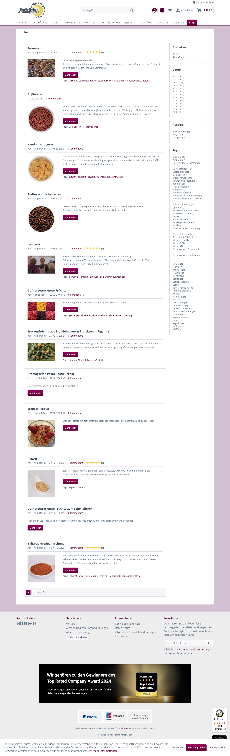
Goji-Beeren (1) (180, 174)
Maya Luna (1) (180, 134)
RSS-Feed (177, 54)
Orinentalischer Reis (129, 575)
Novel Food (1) (180, 272)
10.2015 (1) (178, 97)
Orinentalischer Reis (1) (185, 234)
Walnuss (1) (179, 269)
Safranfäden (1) (181, 281)
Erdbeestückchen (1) (183, 213)
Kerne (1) (177, 293)
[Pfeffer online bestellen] (41, 219)
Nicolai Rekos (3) (181, 131)
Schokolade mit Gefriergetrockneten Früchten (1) (183, 222)
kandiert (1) (179, 183)
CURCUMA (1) (180, 302)
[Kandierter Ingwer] (41, 169)
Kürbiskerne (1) (181, 240)
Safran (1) (178, 278)
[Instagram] (154, 10)
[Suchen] (131, 10)
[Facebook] (162, 10)
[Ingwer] (41, 483)
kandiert (81, 176)
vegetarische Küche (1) (184, 287)
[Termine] (41, 68)
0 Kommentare (53, 98)
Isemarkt (34, 244)
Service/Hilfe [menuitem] (203, 2)
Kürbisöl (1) (179, 243)
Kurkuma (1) (179, 299)
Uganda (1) (178, 207)
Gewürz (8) (178, 275)
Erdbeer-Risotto (39, 409)
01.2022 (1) (178, 79)
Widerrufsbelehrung (78, 632)
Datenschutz (122, 628)
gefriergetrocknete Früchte (83, 315)
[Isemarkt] (41, 265)
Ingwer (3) (178, 216)
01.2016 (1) (178, 94)
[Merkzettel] (170, 10)
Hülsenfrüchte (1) (182, 290)
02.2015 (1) (178, 112)
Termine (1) (179, 156)
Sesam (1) (178, 263)
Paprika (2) (178, 323)
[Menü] (225, 709)
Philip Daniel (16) (181, 137)
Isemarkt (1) (179, 189)
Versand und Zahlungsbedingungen (87, 628)
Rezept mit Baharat (107, 575)
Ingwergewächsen (96, 176)
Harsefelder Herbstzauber (125, 80)
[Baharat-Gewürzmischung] (41, 568)
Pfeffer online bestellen (44, 194)
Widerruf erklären (77, 637)
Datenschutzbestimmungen (195, 649)
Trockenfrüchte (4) (182, 177)
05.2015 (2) (178, 106)
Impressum (121, 636)
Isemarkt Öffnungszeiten (112, 276)
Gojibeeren (35, 94)
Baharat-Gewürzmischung (46, 543)
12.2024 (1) (178, 76)
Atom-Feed (178, 57)
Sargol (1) (177, 284)
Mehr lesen (70, 74)
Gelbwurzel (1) (180, 305)
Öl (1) (175, 260)
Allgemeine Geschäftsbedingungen (135, 632)
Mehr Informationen (105, 751)
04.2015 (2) (178, 109)
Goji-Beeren (75, 126)
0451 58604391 (27, 624)
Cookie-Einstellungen (127, 623)
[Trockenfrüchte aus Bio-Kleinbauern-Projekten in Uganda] (41, 352)
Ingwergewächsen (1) (184, 180)
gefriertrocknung (124, 315)
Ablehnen (177, 747)
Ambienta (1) (179, 159)
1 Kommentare (75, 52)
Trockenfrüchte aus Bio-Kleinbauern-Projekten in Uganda (68, 331)
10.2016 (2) (178, 91)
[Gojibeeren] (41, 119)
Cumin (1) (178, 314)
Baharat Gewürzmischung (82, 575)
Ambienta (145, 80)
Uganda (73, 360)
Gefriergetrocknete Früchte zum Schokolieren (60, 508)
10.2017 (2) (178, 88)
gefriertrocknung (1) (183, 204)
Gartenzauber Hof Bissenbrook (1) (182, 170)
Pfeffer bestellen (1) (183, 186)
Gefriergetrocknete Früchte (47, 290)
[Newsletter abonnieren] (208, 643)
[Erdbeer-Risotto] (41, 433)
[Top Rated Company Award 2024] (115, 683)
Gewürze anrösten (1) (184, 308)
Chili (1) (177, 326)
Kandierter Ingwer (40, 144)
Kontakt (70, 623)
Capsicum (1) (179, 320)
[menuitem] (107, 10)
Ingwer (72, 176)
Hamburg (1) (179, 296)
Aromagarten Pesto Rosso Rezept (51, 374)
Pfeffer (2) (178, 329)
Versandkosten (121, 728)
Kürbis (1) (178, 246)
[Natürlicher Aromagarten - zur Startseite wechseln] (31, 10)
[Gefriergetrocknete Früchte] (41, 311)
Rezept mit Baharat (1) (184, 237)
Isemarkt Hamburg (88, 276)
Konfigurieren (217, 747)
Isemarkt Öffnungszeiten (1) (187, 195)
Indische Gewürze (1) (184, 311)
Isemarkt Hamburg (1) (184, 192)
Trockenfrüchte (90, 126)
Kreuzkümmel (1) (181, 317)
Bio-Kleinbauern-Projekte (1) (187, 210)
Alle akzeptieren (196, 747)
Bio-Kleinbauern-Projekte (91, 360)
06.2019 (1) (178, 85)
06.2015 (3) (178, 103)
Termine (33, 48)
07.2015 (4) (178, 100)
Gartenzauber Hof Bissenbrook (95, 80)
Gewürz (81, 487)
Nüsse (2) (177, 266)
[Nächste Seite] (33, 592)
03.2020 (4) (178, 82)
